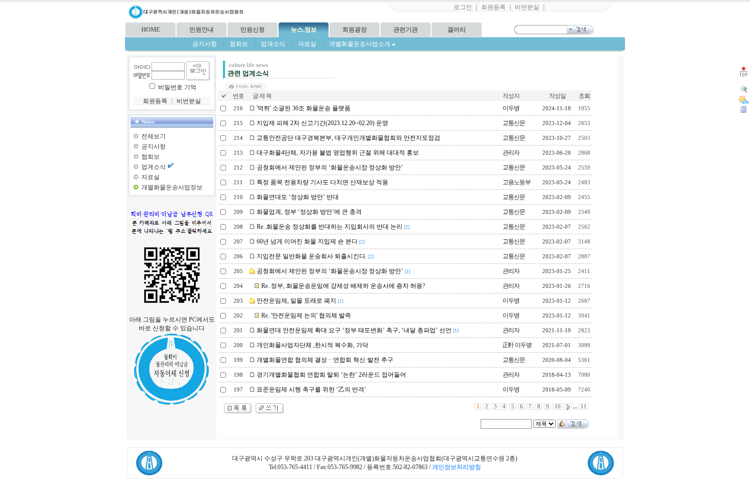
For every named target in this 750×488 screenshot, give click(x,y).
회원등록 (493, 7)
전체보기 (153, 136)
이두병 (511, 108)
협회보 (239, 43)
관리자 (511, 152)
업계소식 (273, 43)
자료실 (307, 43)
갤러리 (456, 29)
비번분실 (527, 7)
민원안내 (201, 29)
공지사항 (204, 43)
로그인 (463, 7)
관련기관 (405, 29)
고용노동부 (517, 182)
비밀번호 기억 (177, 87)
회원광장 (354, 29)
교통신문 (514, 123)
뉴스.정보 (304, 29)
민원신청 (252, 29)
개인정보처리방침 (456, 467)
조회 (584, 96)
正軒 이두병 (517, 345)
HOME (150, 29)
